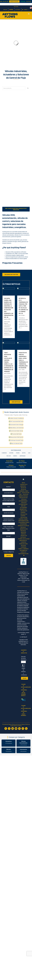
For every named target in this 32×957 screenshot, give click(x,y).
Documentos (23, 550)
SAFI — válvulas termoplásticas (23, 495)
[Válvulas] (9, 102)
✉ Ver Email (28, 1)
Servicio (23, 181)
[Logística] (23, 197)
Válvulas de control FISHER (23, 518)
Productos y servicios (23, 485)
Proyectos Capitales (9, 134)
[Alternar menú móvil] (29, 14)
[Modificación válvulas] (9, 165)
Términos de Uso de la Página (18, 724)
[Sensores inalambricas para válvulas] (23, 165)
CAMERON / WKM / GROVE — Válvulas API (23, 491)
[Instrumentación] (23, 151)
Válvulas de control (9, 116)
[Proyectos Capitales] (9, 137)
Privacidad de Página (6, 724)
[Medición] (23, 137)
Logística (23, 195)
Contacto (23, 552)
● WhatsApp (22, 1)
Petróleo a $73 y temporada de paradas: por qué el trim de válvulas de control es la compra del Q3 (23, 306)
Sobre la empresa (23, 548)
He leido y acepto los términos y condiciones (24, 670)
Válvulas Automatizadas (23, 99)
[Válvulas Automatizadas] (23, 102)
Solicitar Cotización (14, 1)
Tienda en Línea (23, 543)
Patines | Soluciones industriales (23, 115)
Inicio (23, 482)
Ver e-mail (16, 6)
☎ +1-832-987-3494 (4, 1)
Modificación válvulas (9, 162)
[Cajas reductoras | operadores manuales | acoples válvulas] (9, 183)
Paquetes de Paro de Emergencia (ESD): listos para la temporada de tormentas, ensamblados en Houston (23, 360)
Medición (23, 135)
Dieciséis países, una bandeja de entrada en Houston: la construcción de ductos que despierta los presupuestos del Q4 (8, 308)
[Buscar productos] (28, 88)
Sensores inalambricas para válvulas (23, 161)
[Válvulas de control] (9, 118)
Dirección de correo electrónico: (24, 658)
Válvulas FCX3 (23, 497)
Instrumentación (23, 149)
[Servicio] (23, 183)
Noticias (23, 545)
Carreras (23, 547)
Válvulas (9, 100)
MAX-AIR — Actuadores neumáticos (23, 507)
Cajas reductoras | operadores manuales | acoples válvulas (9, 178)
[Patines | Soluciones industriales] (23, 118)
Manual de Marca (18, 725)
